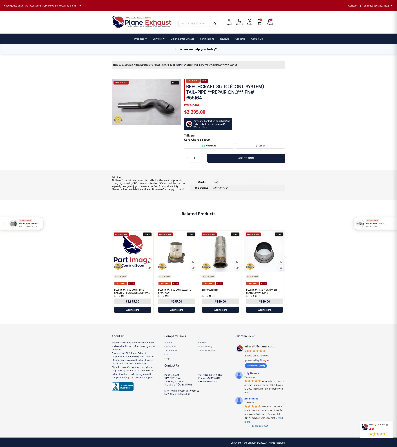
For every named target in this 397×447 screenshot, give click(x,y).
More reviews (260, 426)
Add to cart (246, 158)
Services (157, 38)
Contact (352, 5)
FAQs (249, 24)
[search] (229, 21)
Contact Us (257, 38)
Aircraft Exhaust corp (259, 346)
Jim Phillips (251, 398)
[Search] (215, 23)
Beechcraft (127, 64)
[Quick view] (149, 267)
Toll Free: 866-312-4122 (375, 5)
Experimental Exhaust (182, 38)
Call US (239, 24)
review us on (254, 365)
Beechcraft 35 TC (144, 64)
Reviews (224, 38)
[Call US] (239, 21)
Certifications (207, 38)
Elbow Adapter (210, 289)
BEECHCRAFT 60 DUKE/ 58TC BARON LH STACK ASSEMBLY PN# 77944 (132, 291)
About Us (240, 38)
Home (116, 64)
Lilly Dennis (251, 373)
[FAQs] (249, 21)
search (229, 24)
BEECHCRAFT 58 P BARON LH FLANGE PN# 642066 (261, 291)
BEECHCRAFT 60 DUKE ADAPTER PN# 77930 (175, 291)
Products (139, 38)
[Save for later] (176, 118)
